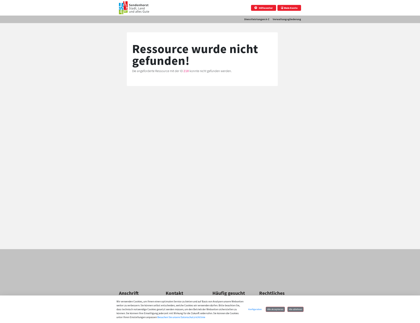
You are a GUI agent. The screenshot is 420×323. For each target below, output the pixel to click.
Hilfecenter (265, 8)
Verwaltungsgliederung (287, 19)
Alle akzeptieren (275, 309)
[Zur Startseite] (134, 8)
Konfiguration (255, 309)
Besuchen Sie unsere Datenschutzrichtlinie (181, 317)
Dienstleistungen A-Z (256, 19)
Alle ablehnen (295, 309)
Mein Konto (291, 8)
